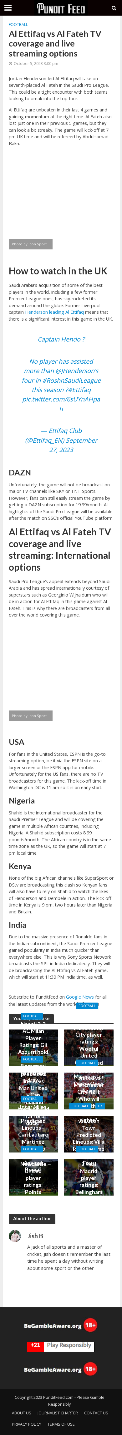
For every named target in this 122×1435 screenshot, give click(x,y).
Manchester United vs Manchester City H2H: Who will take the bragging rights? (89, 1095)
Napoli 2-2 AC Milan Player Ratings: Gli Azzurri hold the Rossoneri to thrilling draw (33, 1052)
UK (100, 1106)
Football (18, 24)
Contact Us (96, 1413)
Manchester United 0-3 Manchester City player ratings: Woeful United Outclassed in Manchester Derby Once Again (89, 1051)
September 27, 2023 (73, 445)
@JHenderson (74, 370)
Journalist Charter (58, 1413)
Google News (80, 997)
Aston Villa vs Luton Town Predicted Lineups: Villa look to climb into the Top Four (88, 1138)
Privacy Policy (26, 1424)
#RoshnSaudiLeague (71, 380)
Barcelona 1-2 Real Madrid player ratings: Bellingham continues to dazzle (88, 1181)
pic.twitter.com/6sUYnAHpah (61, 404)
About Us (21, 1413)
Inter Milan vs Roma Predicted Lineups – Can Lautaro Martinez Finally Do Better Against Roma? (33, 1138)
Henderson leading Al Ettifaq (54, 312)
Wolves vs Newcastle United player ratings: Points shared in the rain (33, 1181)
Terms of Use (61, 1424)
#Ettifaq (79, 390)
